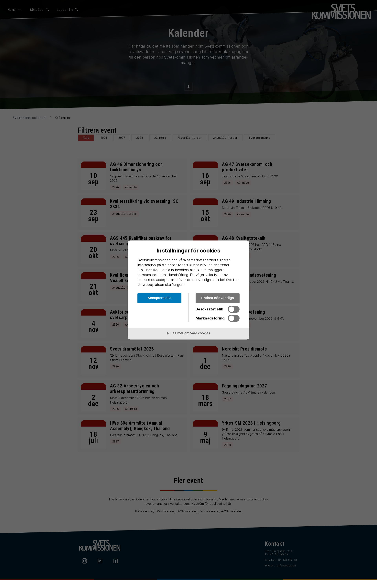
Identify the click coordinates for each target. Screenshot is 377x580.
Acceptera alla (159, 298)
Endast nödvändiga (217, 298)
